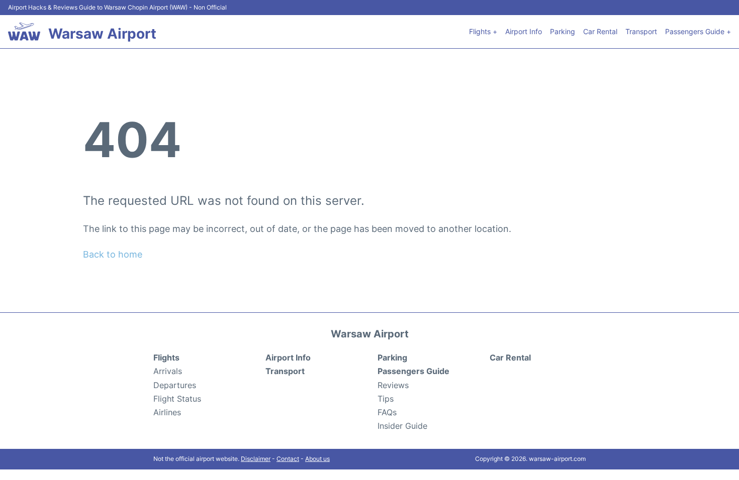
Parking (562, 31)
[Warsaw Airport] (24, 32)
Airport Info (523, 31)
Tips (386, 399)
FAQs (387, 412)
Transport (641, 31)
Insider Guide (402, 426)
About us (317, 458)
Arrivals (167, 371)
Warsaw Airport (102, 34)
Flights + (483, 31)
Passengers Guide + (698, 31)
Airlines (167, 412)
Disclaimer (255, 458)
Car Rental (600, 31)
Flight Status (177, 399)
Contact (287, 458)
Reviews (393, 385)
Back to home (112, 254)
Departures (174, 385)
